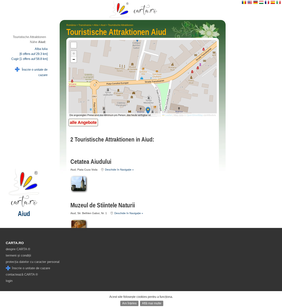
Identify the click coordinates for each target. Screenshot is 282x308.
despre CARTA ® (18, 249)
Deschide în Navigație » (119, 169)
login (9, 281)
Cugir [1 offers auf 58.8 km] (29, 58)
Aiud (103, 25)
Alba (96, 25)
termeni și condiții (18, 255)
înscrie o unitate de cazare (30, 268)
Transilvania (84, 25)
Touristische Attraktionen (120, 25)
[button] (148, 111)
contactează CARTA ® (22, 274)
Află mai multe (151, 303)
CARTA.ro (15, 243)
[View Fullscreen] (74, 45)
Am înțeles (129, 303)
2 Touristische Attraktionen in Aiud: (112, 139)
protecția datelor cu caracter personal (32, 262)
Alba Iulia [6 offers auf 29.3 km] (34, 51)
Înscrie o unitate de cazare (34, 72)
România (71, 25)
